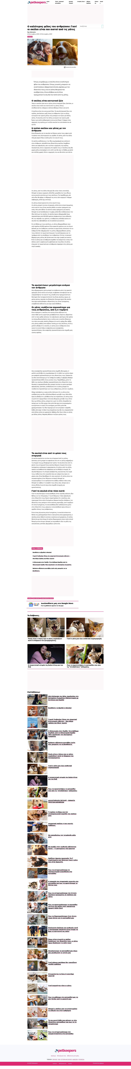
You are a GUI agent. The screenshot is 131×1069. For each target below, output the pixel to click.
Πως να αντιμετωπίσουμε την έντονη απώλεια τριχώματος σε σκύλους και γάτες (62, 895)
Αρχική (48, 2)
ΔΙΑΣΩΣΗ (75, 1059)
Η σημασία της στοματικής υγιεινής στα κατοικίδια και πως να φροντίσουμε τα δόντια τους (63, 883)
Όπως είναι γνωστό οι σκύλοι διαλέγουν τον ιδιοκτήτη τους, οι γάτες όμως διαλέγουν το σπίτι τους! (63, 941)
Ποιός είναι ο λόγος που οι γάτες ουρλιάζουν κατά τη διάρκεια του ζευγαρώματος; (45, 639)
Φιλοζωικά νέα (61, 1056)
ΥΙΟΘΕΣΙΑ (81, 1059)
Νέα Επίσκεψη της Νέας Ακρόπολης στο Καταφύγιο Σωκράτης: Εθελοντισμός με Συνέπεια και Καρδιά (63, 698)
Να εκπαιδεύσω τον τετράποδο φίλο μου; (62, 836)
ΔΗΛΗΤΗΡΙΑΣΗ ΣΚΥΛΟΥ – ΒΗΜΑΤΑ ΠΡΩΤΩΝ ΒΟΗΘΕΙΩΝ (61, 801)
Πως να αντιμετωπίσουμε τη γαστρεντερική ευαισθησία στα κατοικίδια (60, 871)
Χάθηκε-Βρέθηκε (89, 2)
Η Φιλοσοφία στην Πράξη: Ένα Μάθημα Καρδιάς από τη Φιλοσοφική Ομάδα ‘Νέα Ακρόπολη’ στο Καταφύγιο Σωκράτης (63, 733)
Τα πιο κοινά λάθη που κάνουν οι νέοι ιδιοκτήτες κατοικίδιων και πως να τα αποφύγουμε (62, 1022)
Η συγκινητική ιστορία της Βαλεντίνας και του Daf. (45, 666)
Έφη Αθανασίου (31, 32)
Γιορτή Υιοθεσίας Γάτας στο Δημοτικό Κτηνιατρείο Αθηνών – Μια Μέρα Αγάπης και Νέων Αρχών (62, 721)
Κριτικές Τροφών (71, 2)
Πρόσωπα (96, 2)
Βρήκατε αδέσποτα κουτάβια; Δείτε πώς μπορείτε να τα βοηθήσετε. (61, 743)
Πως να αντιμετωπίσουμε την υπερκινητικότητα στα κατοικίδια (60, 1033)
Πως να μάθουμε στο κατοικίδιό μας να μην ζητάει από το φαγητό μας (63, 998)
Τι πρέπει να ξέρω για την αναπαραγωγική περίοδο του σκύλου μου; (62, 813)
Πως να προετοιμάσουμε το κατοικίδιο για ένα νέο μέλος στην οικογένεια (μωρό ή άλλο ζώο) (62, 906)
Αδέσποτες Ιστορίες (73, 1056)
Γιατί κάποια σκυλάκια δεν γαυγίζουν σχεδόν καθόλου (62, 963)
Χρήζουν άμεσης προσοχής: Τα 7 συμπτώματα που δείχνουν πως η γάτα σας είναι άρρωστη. (63, 860)
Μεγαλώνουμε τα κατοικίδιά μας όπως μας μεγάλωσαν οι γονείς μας (62, 952)
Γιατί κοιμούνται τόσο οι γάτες (59, 985)
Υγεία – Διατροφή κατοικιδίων (59, 2)
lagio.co (101, 1063)
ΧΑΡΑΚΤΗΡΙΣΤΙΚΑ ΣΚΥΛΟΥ (47, 598)
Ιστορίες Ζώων (81, 1)
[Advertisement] (65, 14)
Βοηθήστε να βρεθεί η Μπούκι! (42, 552)
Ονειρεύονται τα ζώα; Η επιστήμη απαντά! (61, 975)
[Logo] (65, 1051)
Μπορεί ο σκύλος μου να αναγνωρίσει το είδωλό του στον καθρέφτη (62, 1009)
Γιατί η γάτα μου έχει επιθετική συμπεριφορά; (84, 639)
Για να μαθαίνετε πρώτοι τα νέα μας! (52, 605)
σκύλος (29, 598)
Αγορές (101, 2)
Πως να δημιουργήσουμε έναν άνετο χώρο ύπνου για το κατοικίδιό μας (62, 917)
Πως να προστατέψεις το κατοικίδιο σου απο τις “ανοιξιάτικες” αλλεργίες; (84, 666)
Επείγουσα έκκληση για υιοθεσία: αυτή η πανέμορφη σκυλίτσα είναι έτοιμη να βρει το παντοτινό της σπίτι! (63, 929)
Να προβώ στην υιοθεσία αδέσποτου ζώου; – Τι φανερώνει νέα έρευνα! (62, 847)
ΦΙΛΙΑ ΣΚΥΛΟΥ (36, 598)
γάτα (59, 1059)
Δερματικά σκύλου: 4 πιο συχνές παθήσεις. (60, 824)
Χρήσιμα (52, 2)
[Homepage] (36, 3)
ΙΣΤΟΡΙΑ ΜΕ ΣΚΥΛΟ (66, 1059)
